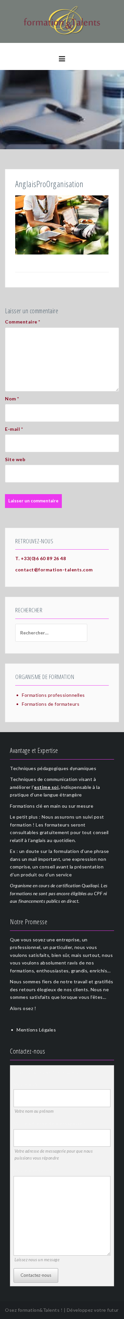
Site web (15, 459)
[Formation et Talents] (62, 21)
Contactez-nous (36, 1275)
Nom (12, 398)
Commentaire (22, 321)
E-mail (14, 429)
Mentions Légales (36, 1029)
